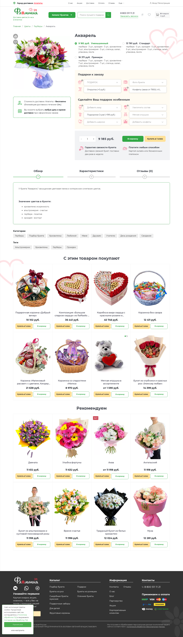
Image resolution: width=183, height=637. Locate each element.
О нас (70, 3)
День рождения (128, 236)
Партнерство (116, 601)
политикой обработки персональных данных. (146, 627)
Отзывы (111, 3)
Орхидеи (71, 247)
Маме (84, 236)
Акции (79, 3)
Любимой (71, 236)
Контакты (114, 587)
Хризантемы (55, 236)
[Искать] (108, 15)
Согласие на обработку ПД (16, 620)
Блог (111, 596)
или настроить (17, 630)
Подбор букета (36, 236)
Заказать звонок (129, 16)
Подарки (81, 587)
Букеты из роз (57, 591)
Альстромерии (22, 247)
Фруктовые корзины (60, 613)
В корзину (133, 139)
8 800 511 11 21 (127, 13)
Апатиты (38, 3)
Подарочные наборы (60, 603)
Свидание (146, 236)
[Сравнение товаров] (144, 13)
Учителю (110, 236)
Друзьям (97, 236)
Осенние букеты (85, 596)
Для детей (55, 608)
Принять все (18, 624)
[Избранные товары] (151, 13)
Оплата (101, 3)
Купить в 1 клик (155, 139)
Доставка (90, 3)
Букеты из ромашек (87, 591)
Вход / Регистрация (161, 3)
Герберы (19, 236)
